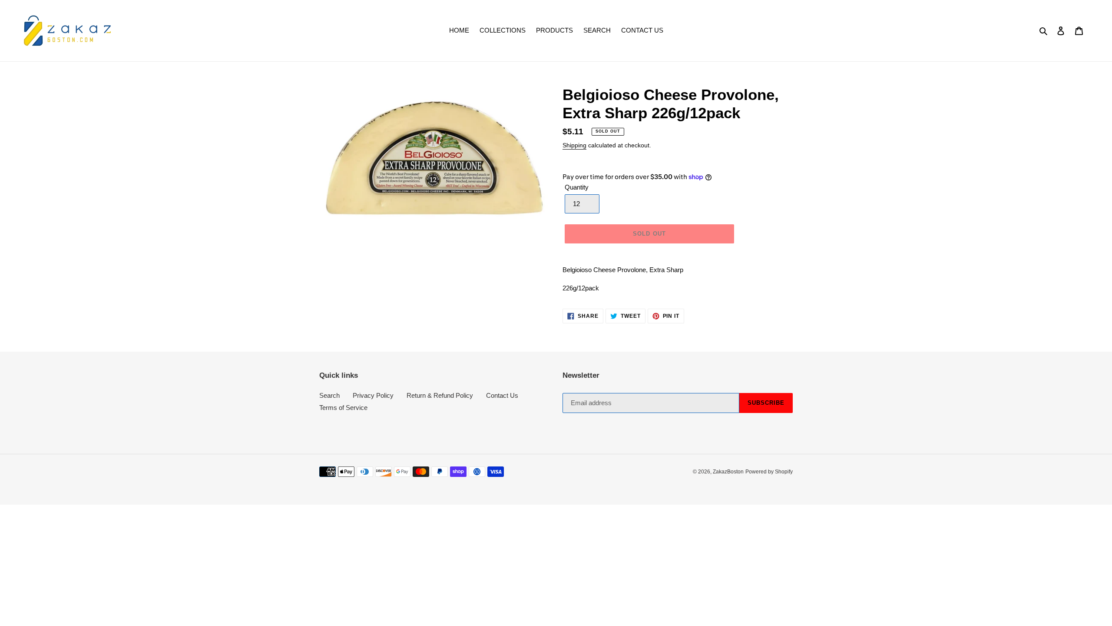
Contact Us (502, 395)
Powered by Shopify (769, 472)
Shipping (574, 145)
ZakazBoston (728, 472)
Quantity (577, 187)
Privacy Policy (373, 395)
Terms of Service (343, 407)
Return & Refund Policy (440, 395)
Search (329, 395)
